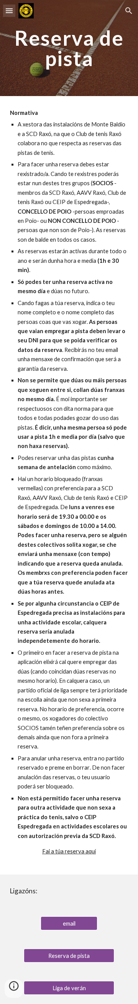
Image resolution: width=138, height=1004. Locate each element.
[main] (69, 48)
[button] (9, 10)
